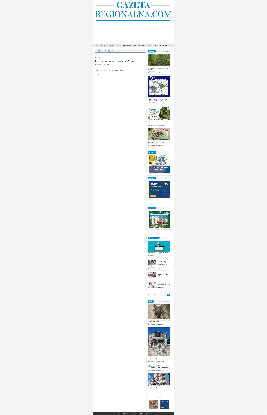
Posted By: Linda (99, 64)
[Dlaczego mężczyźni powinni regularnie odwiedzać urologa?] (152, 284)
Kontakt (165, 45)
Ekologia (117, 45)
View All (166, 51)
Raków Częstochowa (127, 66)
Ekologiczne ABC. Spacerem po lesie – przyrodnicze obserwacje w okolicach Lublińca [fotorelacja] (158, 68)
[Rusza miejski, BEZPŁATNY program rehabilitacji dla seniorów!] (159, 246)
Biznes (159, 45)
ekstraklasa (112, 66)
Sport (110, 45)
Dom (147, 45)
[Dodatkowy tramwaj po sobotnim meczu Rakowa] (97, 54)
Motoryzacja (141, 45)
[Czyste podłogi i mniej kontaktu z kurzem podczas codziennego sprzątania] (159, 311)
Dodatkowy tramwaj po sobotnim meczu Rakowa (114, 61)
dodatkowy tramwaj (106, 66)
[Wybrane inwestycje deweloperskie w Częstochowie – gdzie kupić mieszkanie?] (159, 378)
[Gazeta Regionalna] (97, 45)
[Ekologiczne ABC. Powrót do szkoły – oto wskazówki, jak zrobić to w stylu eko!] (159, 134)
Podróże (154, 45)
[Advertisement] (133, 32)
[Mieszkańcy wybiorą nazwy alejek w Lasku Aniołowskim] (152, 366)
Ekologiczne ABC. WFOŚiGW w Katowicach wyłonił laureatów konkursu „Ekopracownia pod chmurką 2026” (159, 121)
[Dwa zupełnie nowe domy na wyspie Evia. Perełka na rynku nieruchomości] (159, 341)
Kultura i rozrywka (125, 45)
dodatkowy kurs (99, 66)
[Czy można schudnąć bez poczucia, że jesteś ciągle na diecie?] (152, 274)
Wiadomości (103, 45)
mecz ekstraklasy (118, 66)
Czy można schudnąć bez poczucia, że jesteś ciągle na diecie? (163, 274)
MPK (122, 66)
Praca (134, 45)
